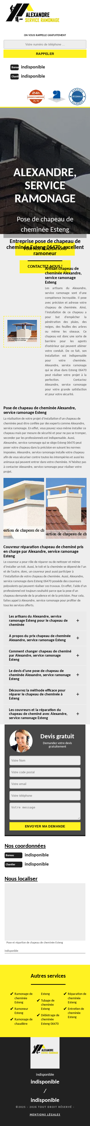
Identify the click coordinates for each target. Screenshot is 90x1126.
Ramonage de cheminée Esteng (24, 998)
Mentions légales (45, 1114)
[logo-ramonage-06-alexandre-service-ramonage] (32, 15)
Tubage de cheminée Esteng (47, 1005)
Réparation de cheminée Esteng (77, 998)
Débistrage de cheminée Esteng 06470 (50, 1019)
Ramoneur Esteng (21, 1011)
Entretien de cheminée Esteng (76, 1013)
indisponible (33, 67)
